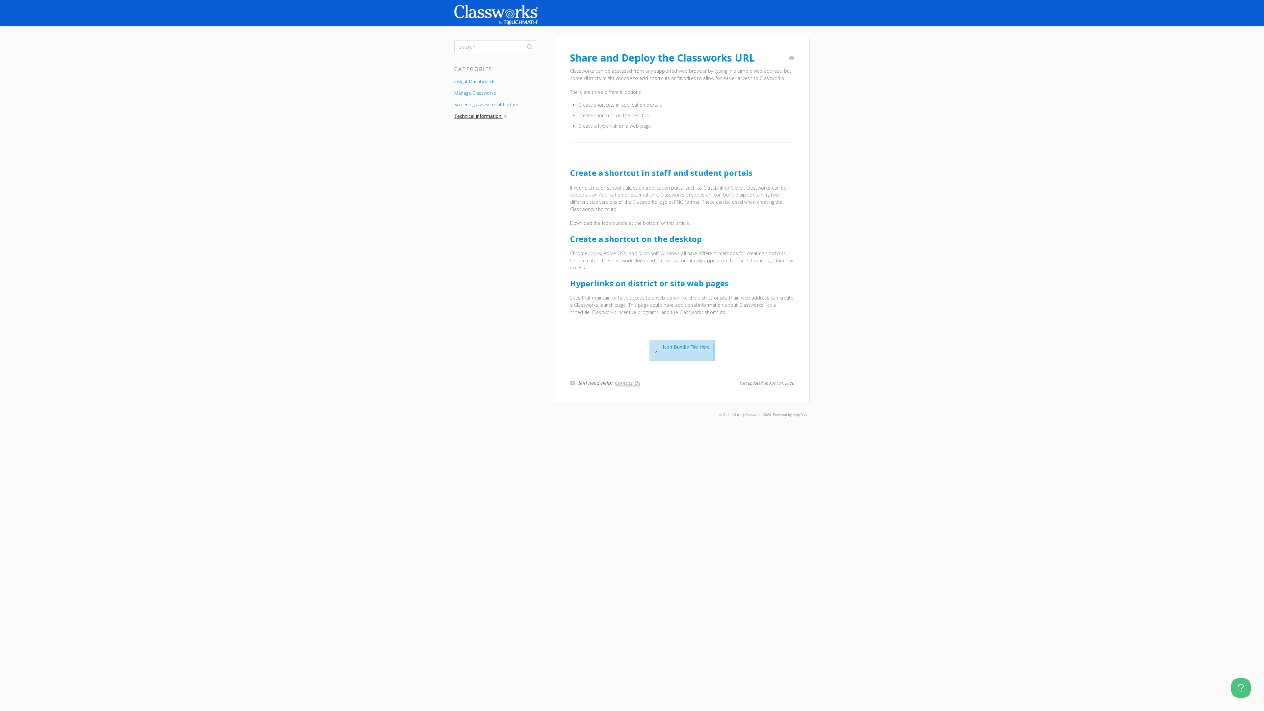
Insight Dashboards (474, 81)
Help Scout (801, 414)
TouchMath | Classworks (742, 414)
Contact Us (628, 382)
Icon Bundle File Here (686, 347)
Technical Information (478, 116)
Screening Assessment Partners (487, 104)
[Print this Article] (791, 59)
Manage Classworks (475, 93)
